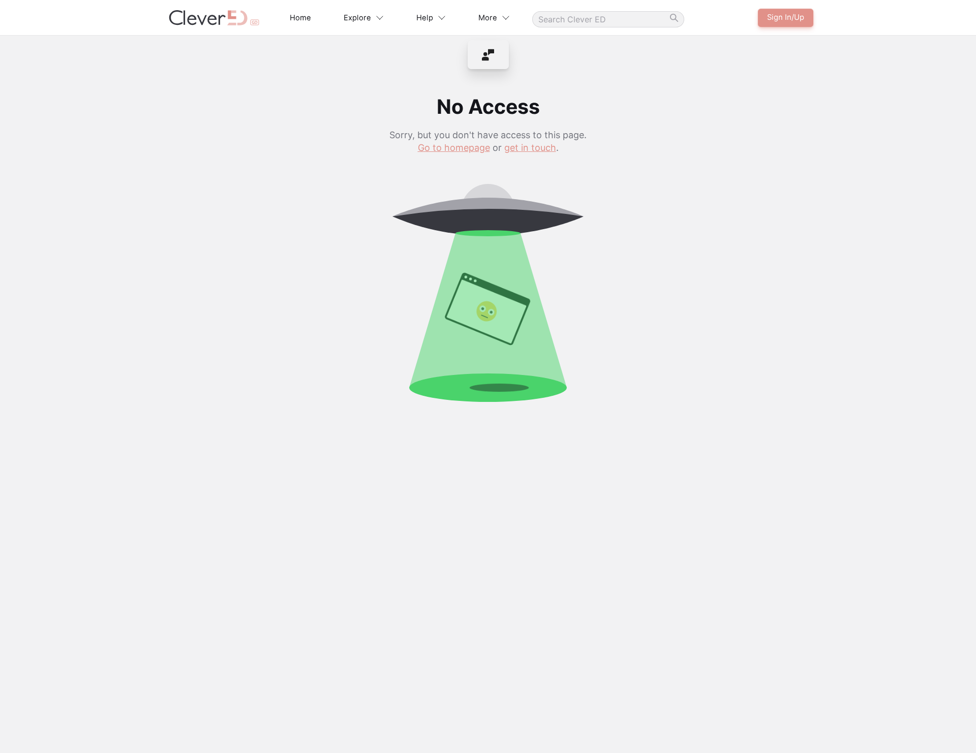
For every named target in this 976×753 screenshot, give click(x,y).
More (487, 17)
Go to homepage (454, 147)
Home (300, 17)
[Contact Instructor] (488, 54)
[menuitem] (488, 54)
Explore (357, 17)
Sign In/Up (785, 17)
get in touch (530, 147)
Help (424, 17)
